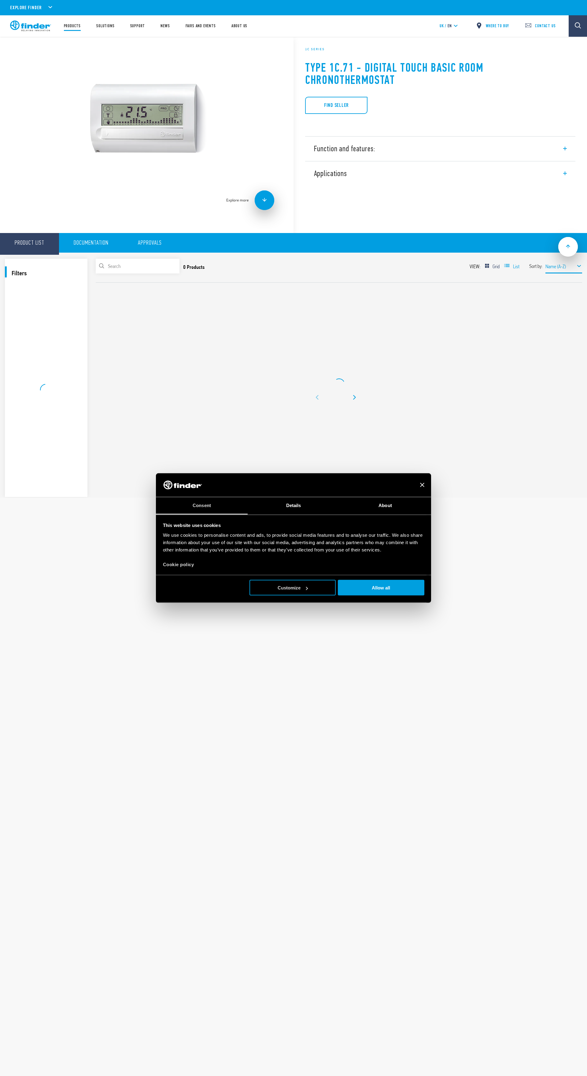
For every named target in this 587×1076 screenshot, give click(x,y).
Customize (289, 587)
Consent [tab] (202, 505)
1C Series (315, 49)
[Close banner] (422, 485)
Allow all (381, 587)
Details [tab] (293, 505)
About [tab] (385, 505)
